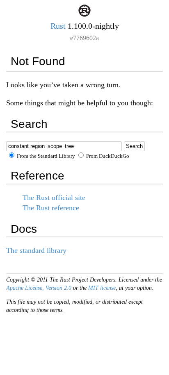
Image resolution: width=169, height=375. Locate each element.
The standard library (36, 250)
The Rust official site (54, 197)
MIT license (102, 288)
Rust (58, 25)
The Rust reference (51, 208)
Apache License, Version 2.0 (38, 288)
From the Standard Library (45, 156)
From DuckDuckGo (107, 156)
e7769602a (84, 37)
